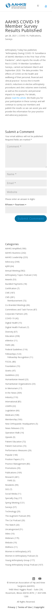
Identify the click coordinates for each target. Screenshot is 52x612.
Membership (11, 419)
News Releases (12, 428)
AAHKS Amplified (13, 248)
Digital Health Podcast (15, 327)
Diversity (9, 331)
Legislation (10, 410)
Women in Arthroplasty (16, 551)
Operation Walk (12, 432)
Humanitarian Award (14, 379)
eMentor (9, 340)
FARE (7, 345)
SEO (7, 489)
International (11, 401)
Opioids (8, 437)
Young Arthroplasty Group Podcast (21, 564)
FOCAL (8, 361)
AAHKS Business (13, 252)
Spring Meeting (12, 502)
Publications (35, 35)
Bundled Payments (14, 284)
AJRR (7, 266)
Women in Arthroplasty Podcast (20, 555)
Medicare (9, 415)
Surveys (8, 39)
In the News (10, 392)
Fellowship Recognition (18, 357)
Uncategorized (12, 529)
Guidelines (10, 375)
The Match (10, 524)
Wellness (9, 547)
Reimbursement (14, 300)
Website (9, 542)
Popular (8, 454)
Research (9, 477)
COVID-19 (23, 35)
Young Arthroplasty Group (17, 560)
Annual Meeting (12, 270)
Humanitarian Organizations (18, 383)
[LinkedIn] (33, 578)
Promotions (10, 468)
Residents (9, 485)
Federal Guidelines (13, 349)
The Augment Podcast (15, 516)
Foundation (10, 366)
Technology (10, 511)
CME (7, 292)
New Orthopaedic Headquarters (20, 423)
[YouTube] (39, 578)
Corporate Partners (14, 313)
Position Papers (12, 459)
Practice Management (15, 463)
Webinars (9, 538)
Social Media (11, 493)
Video (7, 533)
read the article (19, 97)
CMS (7, 297)
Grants (8, 370)
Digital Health (11, 322)
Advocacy (9, 261)
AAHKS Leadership (14, 257)
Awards (8, 279)
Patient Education (13, 441)
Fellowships (10, 354)
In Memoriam (11, 388)
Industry (9, 397)
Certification (10, 288)
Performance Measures (16, 450)
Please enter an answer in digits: (20, 199)
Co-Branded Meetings (15, 305)
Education (9, 336)
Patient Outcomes (13, 446)
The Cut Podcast (13, 520)
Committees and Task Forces (19, 309)
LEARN (8, 406)
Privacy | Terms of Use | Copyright (26, 607)
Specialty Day (11, 498)
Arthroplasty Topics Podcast (18, 275)
